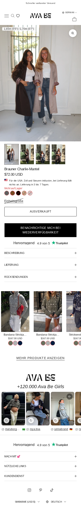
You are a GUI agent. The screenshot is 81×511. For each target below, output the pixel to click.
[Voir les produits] (6, 420)
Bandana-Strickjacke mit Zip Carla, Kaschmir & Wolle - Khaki (49, 334)
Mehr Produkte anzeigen (40, 358)
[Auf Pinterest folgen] (40, 490)
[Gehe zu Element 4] (58, 154)
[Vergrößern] (13, 409)
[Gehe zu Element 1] (11, 154)
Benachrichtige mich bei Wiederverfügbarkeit (40, 230)
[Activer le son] (70, 397)
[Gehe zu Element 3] (42, 154)
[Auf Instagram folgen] (29, 490)
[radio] (6, 193)
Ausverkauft (40, 211)
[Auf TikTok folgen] (52, 490)
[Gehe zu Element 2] (27, 154)
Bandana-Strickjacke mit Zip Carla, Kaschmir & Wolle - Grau (16, 334)
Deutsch (56, 501)
